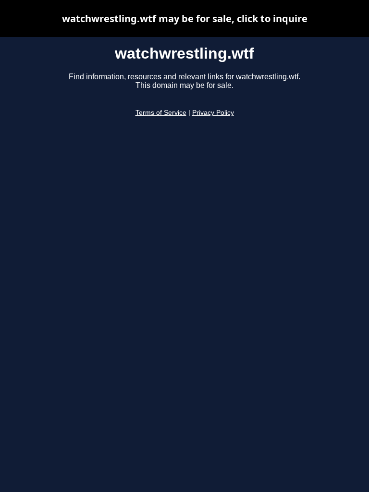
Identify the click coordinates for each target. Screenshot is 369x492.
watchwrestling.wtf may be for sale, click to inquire (185, 18)
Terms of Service (160, 112)
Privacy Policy (213, 112)
